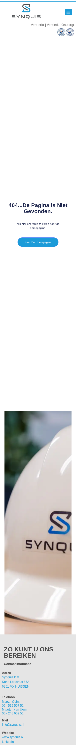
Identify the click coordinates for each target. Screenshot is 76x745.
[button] (68, 12)
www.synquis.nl (13, 737)
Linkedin (8, 741)
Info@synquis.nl (13, 724)
